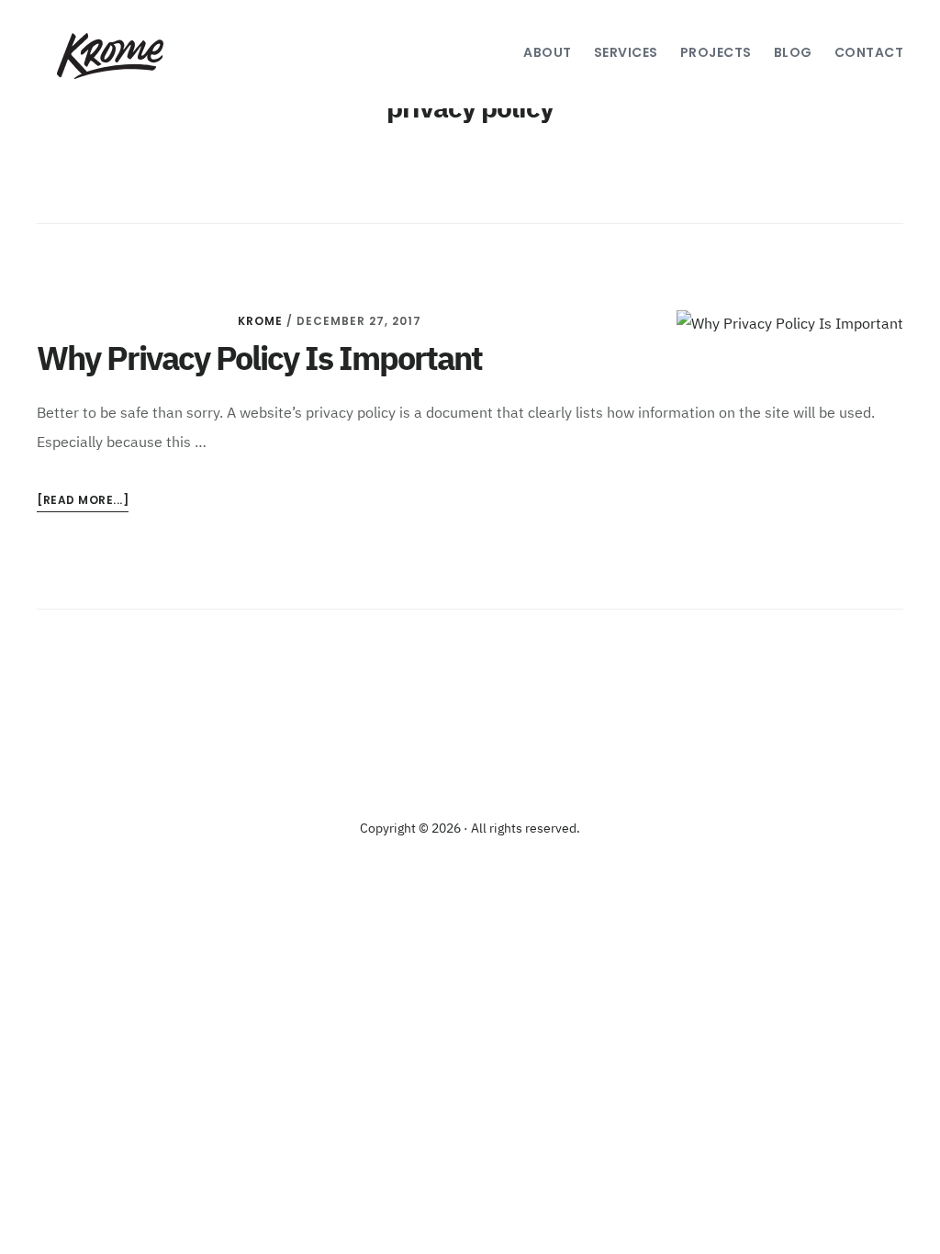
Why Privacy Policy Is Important (259, 360)
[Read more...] (83, 501)
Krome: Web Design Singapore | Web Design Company (107, 56)
